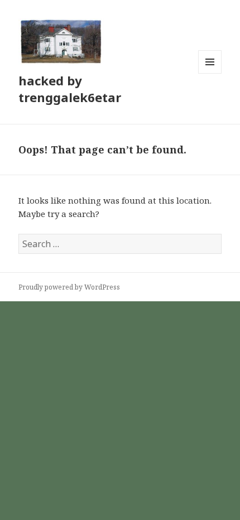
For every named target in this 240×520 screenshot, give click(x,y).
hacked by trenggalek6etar (69, 88)
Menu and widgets (210, 73)
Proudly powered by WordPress (69, 287)
